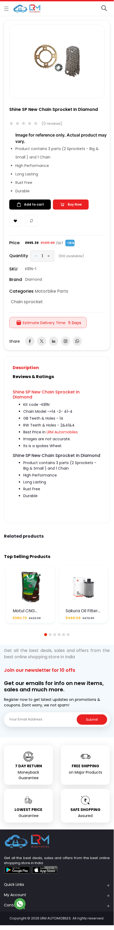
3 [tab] (55, 634)
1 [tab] (45, 634)
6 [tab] (68, 634)
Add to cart (34, 204)
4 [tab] (59, 634)
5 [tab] (64, 634)
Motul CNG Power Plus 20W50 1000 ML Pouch (28, 610)
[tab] (28, 367)
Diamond (33, 279)
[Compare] (31, 221)
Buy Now (75, 204)
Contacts (12, 905)
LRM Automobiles (62, 432)
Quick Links (14, 884)
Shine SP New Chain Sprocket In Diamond (46, 394)
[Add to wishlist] (15, 221)
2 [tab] (50, 634)
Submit (92, 719)
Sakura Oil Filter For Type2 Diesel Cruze (83, 610)
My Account (15, 894)
